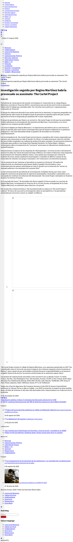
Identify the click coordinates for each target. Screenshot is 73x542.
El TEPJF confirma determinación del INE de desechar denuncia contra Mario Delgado (33, 402)
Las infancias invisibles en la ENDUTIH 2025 (33, 483)
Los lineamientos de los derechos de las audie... (20, 463)
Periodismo (5, 85)
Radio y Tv (8, 17)
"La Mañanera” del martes (33, 419)
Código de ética (10, 495)
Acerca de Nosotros (11, 7)
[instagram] (4, 30)
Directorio (8, 499)
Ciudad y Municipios (11, 27)
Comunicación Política (13, 443)
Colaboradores (9, 5)
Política (7, 9)
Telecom (7, 19)
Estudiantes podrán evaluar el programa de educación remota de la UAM (28, 400)
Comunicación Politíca (12, 11)
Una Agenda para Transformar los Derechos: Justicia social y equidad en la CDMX (35, 431)
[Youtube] (6, 30)
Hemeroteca (9, 451)
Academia (8, 21)
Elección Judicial (10, 13)
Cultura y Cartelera (11, 25)
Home (4, 75)
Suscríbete (9, 503)
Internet (8, 449)
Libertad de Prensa (11, 15)
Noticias (7, 3)
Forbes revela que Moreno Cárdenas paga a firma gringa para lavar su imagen (34, 433)
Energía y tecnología (11, 23)
